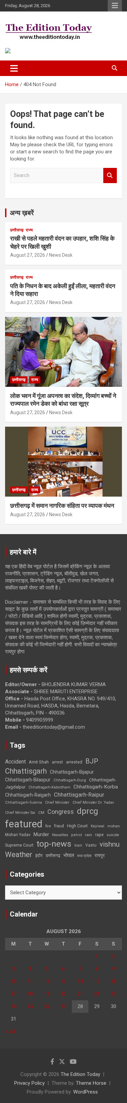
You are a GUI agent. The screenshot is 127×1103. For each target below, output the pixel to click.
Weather (18, 854)
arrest (57, 762)
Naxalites (60, 834)
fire (48, 826)
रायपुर (99, 855)
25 (30, 1006)
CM (41, 812)
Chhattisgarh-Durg (70, 780)
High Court (77, 825)
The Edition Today (80, 1074)
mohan (113, 826)
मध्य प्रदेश (84, 856)
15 (97, 981)
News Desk (60, 255)
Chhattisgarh (26, 771)
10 (13, 981)
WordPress (85, 1092)
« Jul (10, 1031)
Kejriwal (97, 826)
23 (113, 994)
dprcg (87, 811)
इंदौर (39, 855)
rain (88, 834)
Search (110, 175)
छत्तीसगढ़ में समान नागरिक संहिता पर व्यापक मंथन (62, 505)
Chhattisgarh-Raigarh (28, 795)
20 (63, 994)
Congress (60, 811)
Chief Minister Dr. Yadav (93, 802)
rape (99, 834)
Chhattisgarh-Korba (95, 787)
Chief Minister (57, 802)
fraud (59, 826)
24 (13, 1006)
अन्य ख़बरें (22, 213)
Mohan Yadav (17, 834)
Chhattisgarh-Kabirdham (49, 787)
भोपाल (68, 855)
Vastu (91, 845)
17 (13, 994)
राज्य (29, 230)
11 (30, 981)
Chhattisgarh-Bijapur (72, 772)
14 (80, 981)
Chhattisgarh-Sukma (23, 802)
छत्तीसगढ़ (16, 230)
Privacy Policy (29, 1083)
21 (80, 994)
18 (30, 994)
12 (46, 981)
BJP (91, 761)
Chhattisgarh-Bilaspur (27, 779)
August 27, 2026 (27, 255)
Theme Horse (91, 1083)
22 (97, 994)
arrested (74, 761)
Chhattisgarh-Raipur (79, 794)
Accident (15, 761)
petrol (76, 835)
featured (23, 824)
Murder (41, 834)
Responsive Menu (115, 5)
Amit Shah (39, 761)
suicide (113, 835)
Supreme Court (19, 845)
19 (46, 994)
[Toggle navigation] (14, 68)
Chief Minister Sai (20, 812)
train (78, 845)
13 (63, 981)
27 (63, 1006)
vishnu (110, 844)
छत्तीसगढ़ (53, 855)
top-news (54, 844)
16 (113, 981)
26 (46, 1006)
